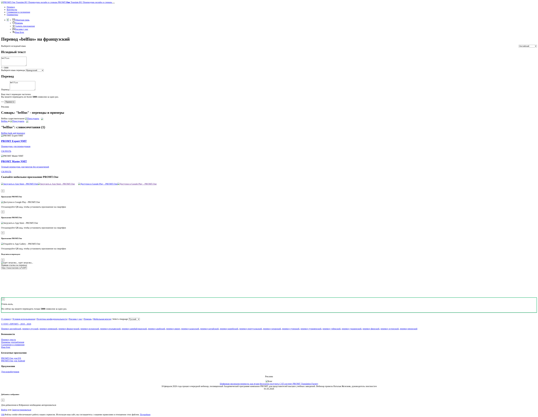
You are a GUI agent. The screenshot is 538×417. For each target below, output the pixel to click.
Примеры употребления (12, 342)
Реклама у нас (21, 29)
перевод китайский (209, 329)
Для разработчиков (10, 372)
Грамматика (12, 14)
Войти (4, 410)
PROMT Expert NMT (14, 141)
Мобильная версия (102, 319)
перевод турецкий (290, 329)
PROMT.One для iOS (11, 358)
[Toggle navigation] (114, 3)
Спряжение (18, 12)
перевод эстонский (390, 329)
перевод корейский (229, 329)
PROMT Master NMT (14, 161)
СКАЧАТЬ (6, 151)
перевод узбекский (332, 329)
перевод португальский (250, 329)
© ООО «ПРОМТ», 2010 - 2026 (16, 324)
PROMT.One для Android (13, 361)
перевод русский (30, 329)
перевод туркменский (311, 329)
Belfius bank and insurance (13, 133)
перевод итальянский (110, 329)
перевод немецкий (48, 329)
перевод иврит (173, 329)
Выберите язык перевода (13, 70)
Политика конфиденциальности (52, 319)
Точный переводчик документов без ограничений (25, 167)
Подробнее (145, 414)
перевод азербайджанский (134, 329)
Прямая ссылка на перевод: (14, 265)
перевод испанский (89, 329)
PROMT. (84, 2)
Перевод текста (8, 339)
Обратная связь (22, 20)
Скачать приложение (25, 26)
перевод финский (371, 329)
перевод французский (68, 329)
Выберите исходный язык (13, 46)
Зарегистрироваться (21, 410)
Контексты (12, 9)
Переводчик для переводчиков (15, 146)
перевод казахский (190, 329)
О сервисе (6, 319)
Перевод (11, 7)
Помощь (19, 23)
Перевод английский (11, 329)
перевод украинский (351, 329)
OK (2, 414)
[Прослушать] (32, 118)
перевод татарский (272, 329)
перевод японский (408, 329)
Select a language (120, 319)
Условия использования (23, 319)
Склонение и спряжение (13, 344)
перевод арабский (156, 329)
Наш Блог (19, 32)
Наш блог (5, 347)
